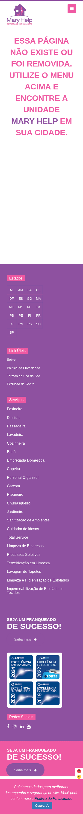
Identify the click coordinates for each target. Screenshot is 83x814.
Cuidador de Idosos (23, 529)
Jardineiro (15, 512)
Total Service (17, 537)
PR (38, 315)
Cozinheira (16, 443)
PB (12, 315)
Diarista (13, 418)
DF (11, 298)
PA (38, 307)
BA (29, 290)
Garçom (13, 486)
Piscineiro (15, 494)
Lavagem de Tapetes (24, 571)
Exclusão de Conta (20, 384)
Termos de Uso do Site (23, 376)
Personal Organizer (23, 477)
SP (12, 332)
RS (29, 324)
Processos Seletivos (23, 555)
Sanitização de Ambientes (28, 520)
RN (20, 324)
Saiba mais (24, 639)
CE (38, 290)
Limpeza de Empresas (25, 546)
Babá (11, 452)
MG (11, 307)
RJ (12, 324)
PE (21, 315)
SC (38, 324)
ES (21, 298)
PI (29, 315)
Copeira (13, 469)
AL (12, 290)
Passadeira (16, 426)
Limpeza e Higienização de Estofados (38, 580)
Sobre (11, 359)
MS (20, 307)
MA (38, 298)
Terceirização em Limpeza (28, 563)
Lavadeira (15, 435)
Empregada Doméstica (25, 460)
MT (29, 307)
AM (20, 290)
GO (29, 298)
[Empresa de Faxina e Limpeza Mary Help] (21, 14)
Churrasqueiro (18, 503)
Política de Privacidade (23, 368)
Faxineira (14, 409)
